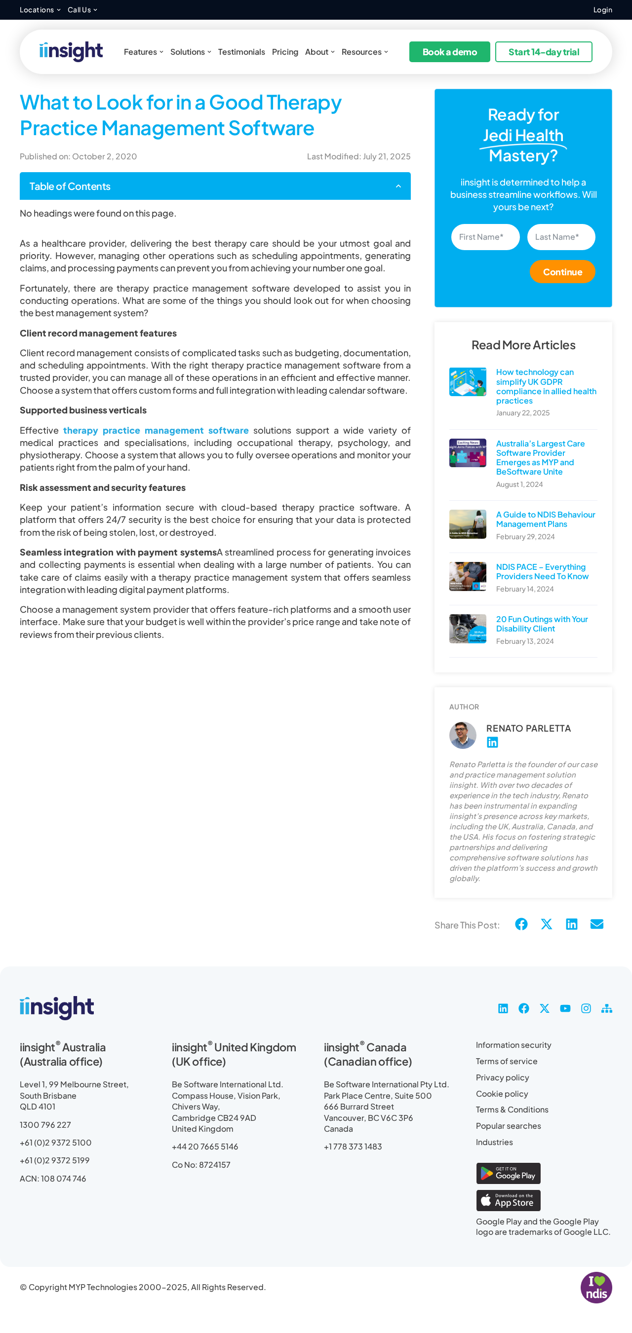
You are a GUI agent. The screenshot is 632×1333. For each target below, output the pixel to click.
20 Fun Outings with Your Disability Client (542, 623)
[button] (398, 186)
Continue (562, 271)
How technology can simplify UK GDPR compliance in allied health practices (546, 386)
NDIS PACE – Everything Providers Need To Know (542, 571)
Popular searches (508, 1125)
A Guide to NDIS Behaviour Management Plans (545, 519)
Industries (494, 1142)
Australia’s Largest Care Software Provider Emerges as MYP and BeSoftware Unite (540, 457)
